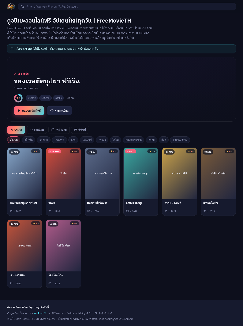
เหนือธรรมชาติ (133, 139)
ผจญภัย (43, 139)
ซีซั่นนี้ (82, 129)
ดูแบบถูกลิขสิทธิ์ (31, 110)
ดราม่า (102, 139)
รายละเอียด (62, 110)
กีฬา (163, 139)
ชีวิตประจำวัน (180, 139)
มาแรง (18, 129)
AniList (38, 313)
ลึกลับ (151, 139)
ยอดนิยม (39, 129)
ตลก (73, 139)
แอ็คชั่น (28, 139)
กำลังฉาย (61, 129)
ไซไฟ (116, 139)
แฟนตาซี (59, 139)
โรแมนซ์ (87, 139)
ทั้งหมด (14, 139)
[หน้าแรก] (11, 6)
